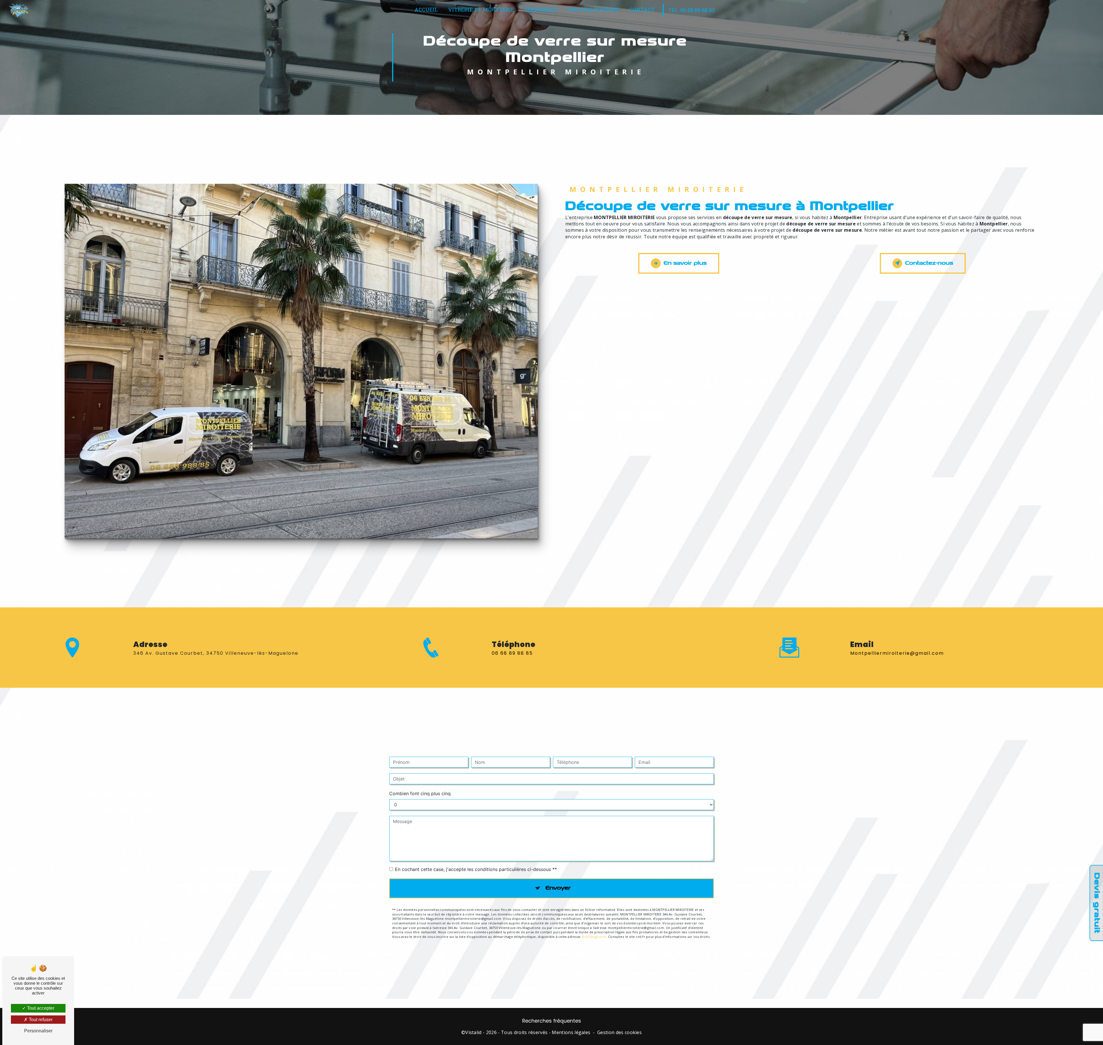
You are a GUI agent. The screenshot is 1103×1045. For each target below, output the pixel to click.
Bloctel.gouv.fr (594, 936)
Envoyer (558, 888)
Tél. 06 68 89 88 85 (691, 10)
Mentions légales (571, 1032)
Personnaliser (38, 1030)
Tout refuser (40, 1019)
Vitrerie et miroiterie (481, 10)
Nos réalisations (593, 10)
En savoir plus (685, 263)
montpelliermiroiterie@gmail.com (897, 653)
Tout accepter (40, 1008)
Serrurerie (540, 10)
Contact (642, 10)
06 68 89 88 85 (512, 653)
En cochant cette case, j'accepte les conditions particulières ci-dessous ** (476, 869)
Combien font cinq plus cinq (420, 793)
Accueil (426, 10)
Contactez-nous (929, 263)
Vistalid (473, 1032)
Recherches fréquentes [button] (551, 1020)
